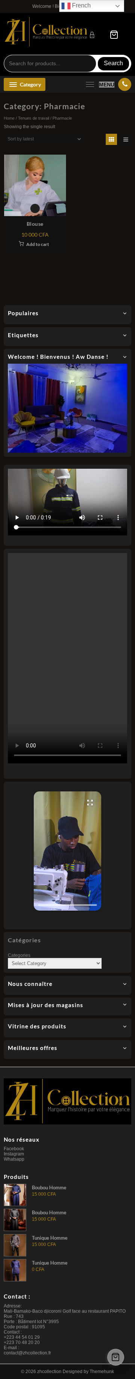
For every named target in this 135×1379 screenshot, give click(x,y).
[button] (67, 851)
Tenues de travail (33, 118)
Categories (19, 955)
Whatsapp (14, 1159)
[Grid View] (111, 139)
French (80, 5)
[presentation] (67, 905)
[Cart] (114, 35)
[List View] (125, 139)
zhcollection (49, 1371)
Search (113, 63)
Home (9, 118)
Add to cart (37, 244)
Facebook (14, 1148)
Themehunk (102, 1371)
